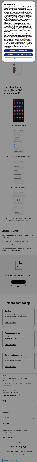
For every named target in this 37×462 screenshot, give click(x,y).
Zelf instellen (18, 59)
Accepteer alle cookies (18, 51)
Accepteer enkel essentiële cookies (18, 55)
